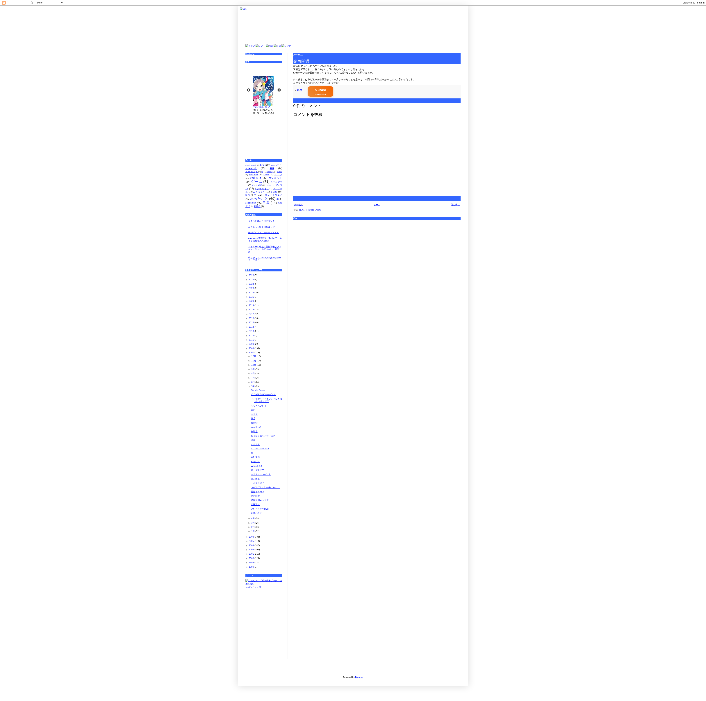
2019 (251, 305)
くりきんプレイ (258, 405)
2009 (251, 344)
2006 (251, 537)
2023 (251, 288)
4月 (253, 518)
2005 (251, 541)
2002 (251, 549)
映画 (247, 195)
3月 (253, 523)
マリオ (254, 414)
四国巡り (255, 504)
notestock (251, 168)
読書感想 (250, 203)
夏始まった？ (257, 491)
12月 (254, 356)
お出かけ (255, 177)
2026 (251, 275)
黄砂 (253, 410)
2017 (251, 314)
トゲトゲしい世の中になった (265, 487)
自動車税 (255, 457)
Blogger (359, 677)
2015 (251, 322)
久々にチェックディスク (263, 436)
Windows (253, 174)
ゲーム (256, 181)
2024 (251, 284)
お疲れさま (256, 513)
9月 (253, 369)
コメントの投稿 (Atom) (310, 210)
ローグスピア (257, 470)
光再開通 (255, 496)
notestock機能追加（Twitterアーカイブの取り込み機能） (265, 239)
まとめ (273, 191)
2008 (251, 348)
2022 (251, 292)
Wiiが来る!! (256, 466)
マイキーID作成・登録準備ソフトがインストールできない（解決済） (264, 249)
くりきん (255, 444)
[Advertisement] (263, 134)
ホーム (377, 204)
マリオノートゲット (261, 474)
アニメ (278, 174)
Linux (263, 165)
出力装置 (255, 478)
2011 (251, 339)
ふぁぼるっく (262, 188)
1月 (253, 531)
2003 (251, 545)
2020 (251, 301)
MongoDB (275, 165)
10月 (254, 365)
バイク (268, 185)
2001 (251, 554)
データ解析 (257, 185)
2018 (251, 309)
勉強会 (257, 206)
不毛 (253, 418)
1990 (251, 567)
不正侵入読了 (257, 483)
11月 (254, 360)
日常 (266, 203)
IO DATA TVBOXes (260, 448)
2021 (251, 296)
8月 (253, 373)
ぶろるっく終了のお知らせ (261, 227)
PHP (272, 168)
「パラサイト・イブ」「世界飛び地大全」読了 (266, 400)
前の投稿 (455, 204)
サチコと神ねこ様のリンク (261, 221)
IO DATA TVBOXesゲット (263, 394)
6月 (253, 382)
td (262, 172)
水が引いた (256, 427)
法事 (253, 440)
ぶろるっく (259, 191)
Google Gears (258, 390)
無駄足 (254, 431)
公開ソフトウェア (272, 195)
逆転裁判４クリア (260, 500)
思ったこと (259, 199)
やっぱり (255, 461)
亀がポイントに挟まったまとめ (263, 232)
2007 (251, 352)
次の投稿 (298, 204)
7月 (253, 377)
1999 (251, 562)
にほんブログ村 (253, 586)
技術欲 (254, 423)
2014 (251, 327)
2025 (251, 279)
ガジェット (275, 177)
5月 (253, 386)
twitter (279, 171)
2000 (251, 558)
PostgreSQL (251, 171)
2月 (253, 527)
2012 (251, 335)
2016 (251, 318)
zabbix (266, 175)
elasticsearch (250, 165)
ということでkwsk (260, 509)
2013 (251, 331)
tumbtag (270, 172)
